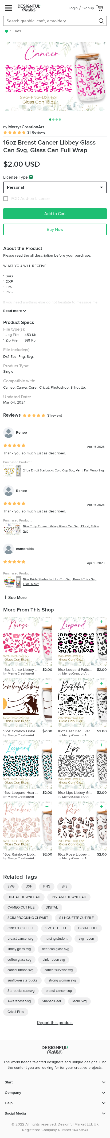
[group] (55, 76)
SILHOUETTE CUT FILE (76, 918)
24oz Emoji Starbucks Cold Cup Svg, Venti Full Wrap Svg (63, 471)
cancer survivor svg (59, 970)
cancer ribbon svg (20, 970)
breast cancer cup (59, 991)
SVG (10, 886)
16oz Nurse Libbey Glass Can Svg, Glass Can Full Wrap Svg (22, 669)
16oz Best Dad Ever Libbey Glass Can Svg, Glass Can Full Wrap (77, 731)
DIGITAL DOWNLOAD (23, 897)
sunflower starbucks (22, 980)
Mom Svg (79, 1001)
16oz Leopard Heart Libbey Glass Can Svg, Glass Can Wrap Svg (22, 792)
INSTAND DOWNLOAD (69, 897)
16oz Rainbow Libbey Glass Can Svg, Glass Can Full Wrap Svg (22, 854)
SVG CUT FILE (56, 928)
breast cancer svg (20, 938)
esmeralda (25, 549)
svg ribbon (86, 938)
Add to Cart (55, 213)
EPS (64, 886)
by (18, 674)
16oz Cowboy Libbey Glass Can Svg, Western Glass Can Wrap (22, 731)
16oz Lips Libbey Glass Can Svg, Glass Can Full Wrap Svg (77, 792)
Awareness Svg (19, 1001)
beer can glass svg (55, 949)
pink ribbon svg (53, 960)
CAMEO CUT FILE (20, 907)
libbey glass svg (19, 949)
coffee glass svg (19, 960)
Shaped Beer (51, 1001)
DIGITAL (52, 907)
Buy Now (55, 229)
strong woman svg (62, 980)
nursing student (56, 938)
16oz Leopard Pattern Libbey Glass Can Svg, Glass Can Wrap (77, 669)
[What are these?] (31, 177)
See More (17, 597)
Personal (15, 187)
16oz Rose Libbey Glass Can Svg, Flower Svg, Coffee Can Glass (77, 854)
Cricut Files (15, 1012)
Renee (21, 432)
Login (73, 8)
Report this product (55, 1022)
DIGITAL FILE (88, 928)
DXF (29, 886)
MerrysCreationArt (23, 127)
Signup (88, 8)
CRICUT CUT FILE (20, 928)
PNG (46, 886)
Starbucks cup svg (20, 991)
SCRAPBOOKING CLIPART (27, 918)
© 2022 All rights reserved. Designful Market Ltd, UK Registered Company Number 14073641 (55, 1127)
